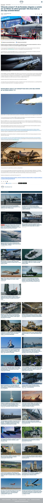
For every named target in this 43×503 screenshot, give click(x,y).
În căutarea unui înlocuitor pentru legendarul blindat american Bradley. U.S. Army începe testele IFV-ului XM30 (32, 333)
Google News (9, 183)
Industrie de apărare (8, 4)
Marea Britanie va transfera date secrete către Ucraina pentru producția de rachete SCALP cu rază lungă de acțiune (11, 262)
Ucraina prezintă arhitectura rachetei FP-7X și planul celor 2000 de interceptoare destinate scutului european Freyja (11, 439)
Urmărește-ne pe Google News (21, 42)
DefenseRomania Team (8, 13)
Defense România (3, 4)
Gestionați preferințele (22, 499)
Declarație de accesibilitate (35, 499)
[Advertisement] (32, 239)
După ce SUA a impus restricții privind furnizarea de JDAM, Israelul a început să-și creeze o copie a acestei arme (11, 279)
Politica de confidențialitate (6, 499)
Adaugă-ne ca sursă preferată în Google (8, 42)
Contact (28, 499)
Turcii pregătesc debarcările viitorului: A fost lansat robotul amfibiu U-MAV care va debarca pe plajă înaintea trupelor (32, 262)
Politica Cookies (14, 499)
